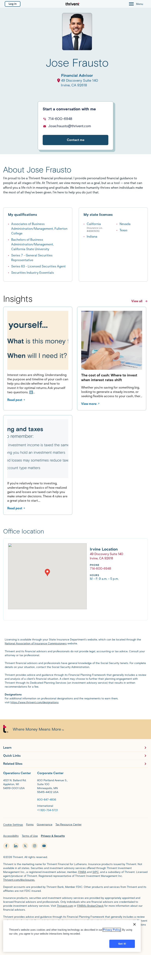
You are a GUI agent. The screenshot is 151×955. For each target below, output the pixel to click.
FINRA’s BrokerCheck (90, 905)
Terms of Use (30, 836)
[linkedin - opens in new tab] (15, 845)
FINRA (82, 872)
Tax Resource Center (68, 824)
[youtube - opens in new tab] (44, 845)
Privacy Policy (112, 929)
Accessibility (11, 836)
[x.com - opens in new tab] (25, 845)
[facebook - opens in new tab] (6, 845)
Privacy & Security (53, 836)
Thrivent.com (65, 905)
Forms (30, 824)
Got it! (122, 943)
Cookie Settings (13, 824)
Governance (44, 824)
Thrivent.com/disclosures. (19, 880)
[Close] (134, 924)
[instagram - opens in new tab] (34, 845)
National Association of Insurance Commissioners (36, 643)
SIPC (95, 872)
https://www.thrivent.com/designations (34, 702)
